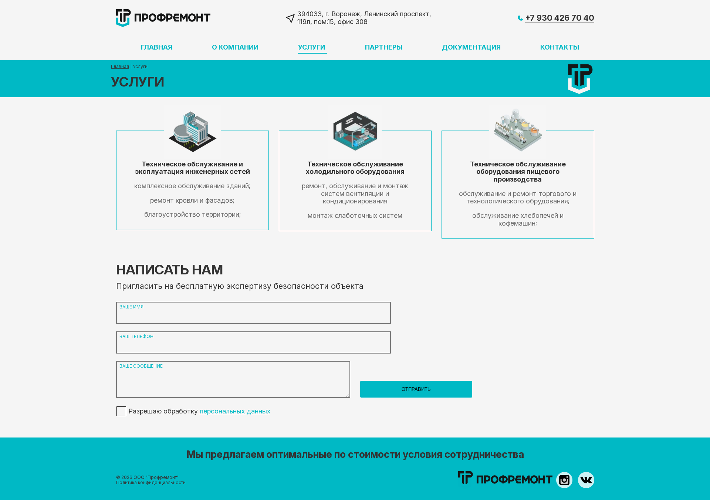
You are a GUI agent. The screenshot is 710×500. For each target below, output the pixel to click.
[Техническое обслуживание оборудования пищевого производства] (518, 185)
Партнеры (383, 47)
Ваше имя (131, 307)
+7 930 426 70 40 (559, 18)
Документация (471, 47)
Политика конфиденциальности (151, 482)
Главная (156, 47)
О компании (235, 47)
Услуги (311, 47)
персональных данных (235, 411)
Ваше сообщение (141, 366)
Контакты (559, 47)
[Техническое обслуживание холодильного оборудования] (355, 181)
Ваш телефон (136, 336)
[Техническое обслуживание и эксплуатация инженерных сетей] (192, 180)
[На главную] (163, 17)
